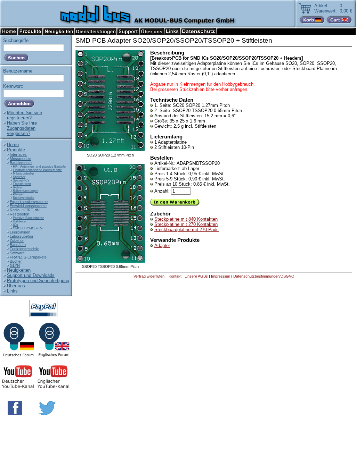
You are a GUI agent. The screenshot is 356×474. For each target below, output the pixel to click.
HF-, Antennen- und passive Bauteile (39, 166)
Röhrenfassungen (25, 191)
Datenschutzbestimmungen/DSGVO (263, 276)
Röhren (18, 187)
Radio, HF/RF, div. (25, 210)
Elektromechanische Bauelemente (37, 170)
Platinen (18, 194)
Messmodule (20, 158)
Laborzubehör (21, 236)
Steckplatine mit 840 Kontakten (186, 219)
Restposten (19, 214)
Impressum (220, 276)
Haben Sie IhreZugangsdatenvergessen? (22, 128)
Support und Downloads (31, 275)
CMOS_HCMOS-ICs (28, 228)
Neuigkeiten (19, 270)
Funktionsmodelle (24, 249)
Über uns (16, 285)
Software (17, 253)
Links (12, 291)
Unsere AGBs (196, 276)
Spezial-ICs (21, 180)
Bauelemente (21, 163)
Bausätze (18, 245)
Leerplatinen (20, 232)
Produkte (16, 149)
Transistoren (22, 184)
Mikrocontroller (23, 173)
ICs (15, 225)
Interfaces (18, 154)
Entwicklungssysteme (28, 206)
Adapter (162, 245)
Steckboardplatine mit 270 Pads (186, 229)
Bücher (16, 261)
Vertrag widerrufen (149, 276)
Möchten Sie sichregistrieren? (24, 115)
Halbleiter (19, 221)
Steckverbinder (23, 198)
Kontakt (175, 276)
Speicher (19, 177)
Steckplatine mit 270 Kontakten (186, 224)
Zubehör (17, 240)
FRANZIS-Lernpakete (28, 257)
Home (13, 144)
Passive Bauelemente (28, 218)
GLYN (15, 265)
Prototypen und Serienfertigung (38, 280)
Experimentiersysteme (29, 202)
